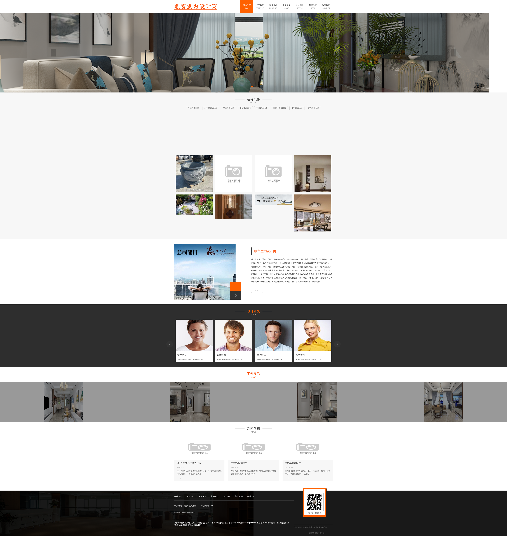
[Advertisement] (253, 132)
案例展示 (215, 496)
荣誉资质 (259, 23)
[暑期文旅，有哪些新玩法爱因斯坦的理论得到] (233, 173)
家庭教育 (201, 523)
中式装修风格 (274, 42)
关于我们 (190, 496)
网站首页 (178, 496)
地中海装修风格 (274, 24)
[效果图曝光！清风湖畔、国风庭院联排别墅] (273, 199)
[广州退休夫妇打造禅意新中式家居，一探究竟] (233, 206)
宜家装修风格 (274, 100)
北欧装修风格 (274, 81)
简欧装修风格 (274, 86)
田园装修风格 (274, 36)
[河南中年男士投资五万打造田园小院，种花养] (194, 204)
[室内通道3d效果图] (317, 402)
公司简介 (259, 17)
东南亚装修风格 (274, 49)
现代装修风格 (274, 61)
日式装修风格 (274, 75)
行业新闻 (312, 23)
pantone (252, 523)
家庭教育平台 (230, 523)
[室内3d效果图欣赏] (63, 402)
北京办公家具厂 (194, 525)
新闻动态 (239, 496)
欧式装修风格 (274, 17)
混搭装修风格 (274, 106)
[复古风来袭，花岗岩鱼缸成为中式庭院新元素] (194, 173)
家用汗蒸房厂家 (272, 523)
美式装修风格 (274, 31)
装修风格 (202, 496)
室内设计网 (179, 523)
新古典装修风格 (274, 68)
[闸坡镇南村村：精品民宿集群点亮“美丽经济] (273, 173)
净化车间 (183, 525)
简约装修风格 (274, 56)
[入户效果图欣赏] (443, 402)
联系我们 (251, 496)
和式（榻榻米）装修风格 (274, 93)
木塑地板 (260, 523)
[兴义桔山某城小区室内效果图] (190, 402)
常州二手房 (211, 523)
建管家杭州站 (191, 523)
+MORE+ (257, 291)
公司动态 (312, 17)
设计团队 (227, 496)
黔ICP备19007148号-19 (317, 533)
